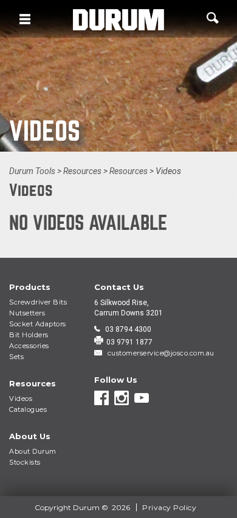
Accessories (29, 345)
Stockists (25, 462)
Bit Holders (29, 335)
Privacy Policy (169, 507)
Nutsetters (27, 313)
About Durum (33, 451)
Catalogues (28, 409)
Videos (20, 398)
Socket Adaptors (37, 324)
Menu (24, 19)
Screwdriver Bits (38, 302)
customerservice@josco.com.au (160, 353)
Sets (16, 356)
